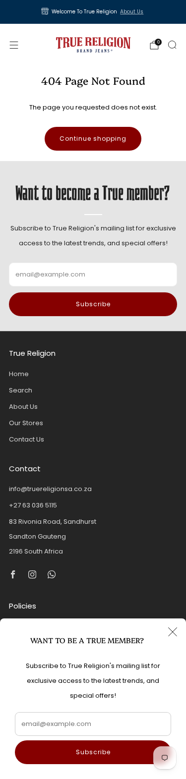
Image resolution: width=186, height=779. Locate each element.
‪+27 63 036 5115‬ (33, 505)
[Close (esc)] (172, 631)
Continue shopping (93, 138)
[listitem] (93, 12)
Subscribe (93, 752)
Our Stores (26, 423)
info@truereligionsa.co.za (50, 489)
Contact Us (26, 439)
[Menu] (14, 45)
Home (19, 374)
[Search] (172, 45)
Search (20, 390)
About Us (131, 11)
